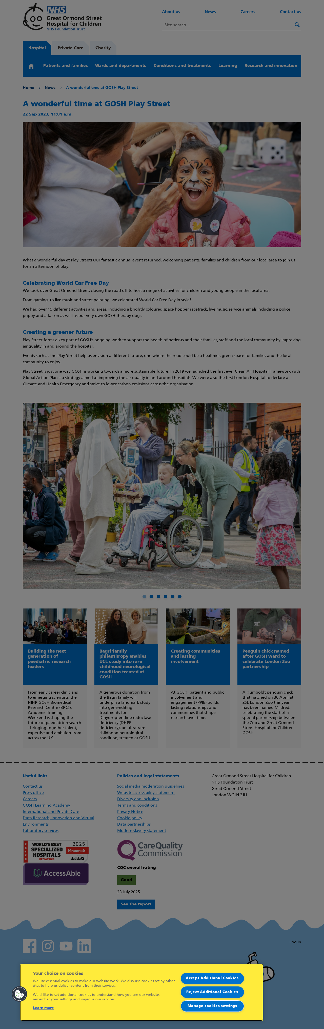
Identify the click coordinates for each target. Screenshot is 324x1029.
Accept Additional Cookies (212, 978)
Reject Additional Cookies (212, 992)
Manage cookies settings (212, 1006)
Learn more (43, 1008)
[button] (19, 994)
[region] (141, 992)
